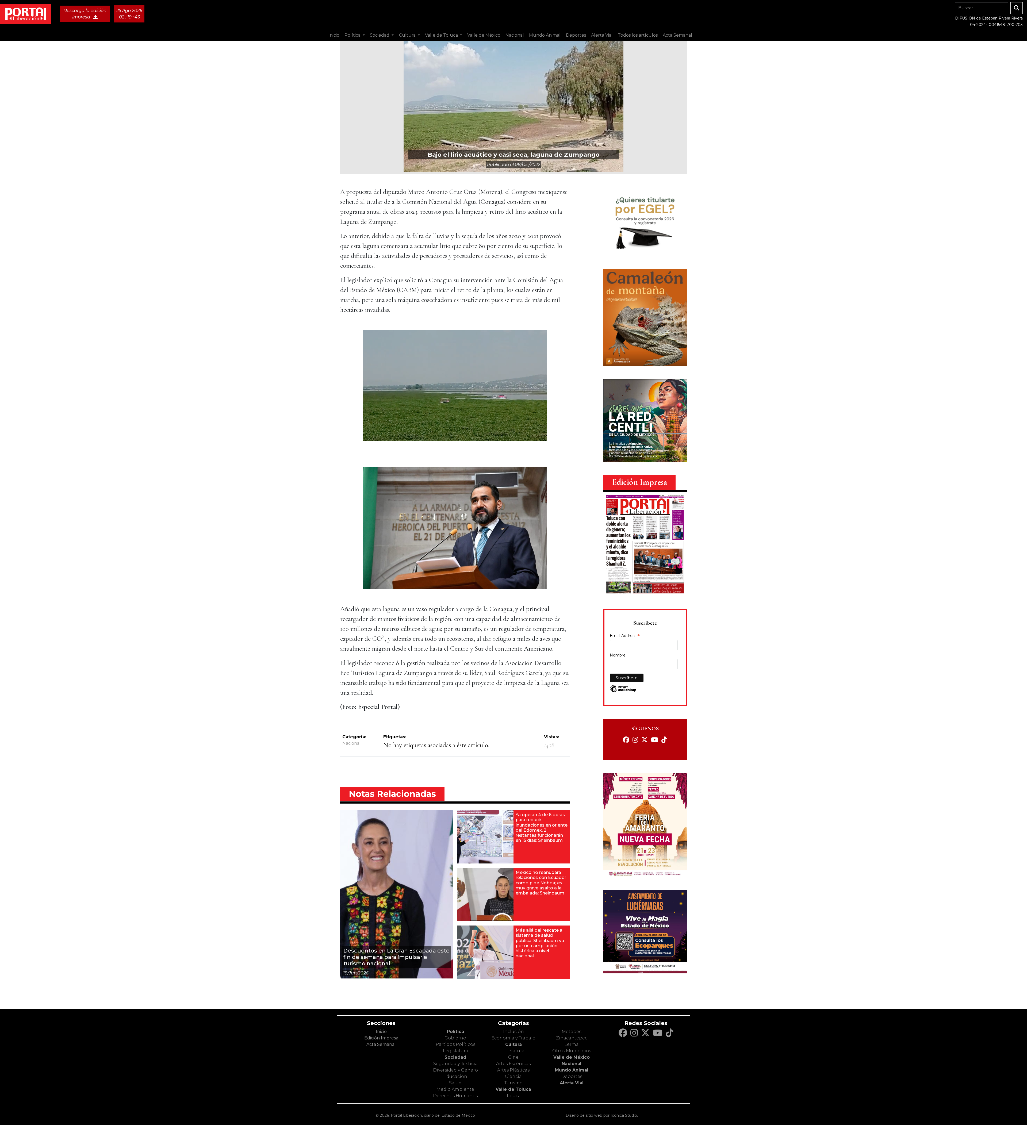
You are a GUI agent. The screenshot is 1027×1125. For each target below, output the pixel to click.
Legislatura (455, 1050)
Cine (513, 1057)
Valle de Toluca (513, 1089)
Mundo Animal (571, 1070)
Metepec (571, 1031)
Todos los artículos (638, 35)
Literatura (513, 1050)
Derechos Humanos (455, 1095)
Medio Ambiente (455, 1089)
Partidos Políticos (455, 1044)
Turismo (513, 1082)
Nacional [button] (514, 35)
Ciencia (513, 1076)
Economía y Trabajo (513, 1037)
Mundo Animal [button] (545, 35)
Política (455, 1031)
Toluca (513, 1095)
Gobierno (455, 1037)
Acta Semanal (677, 35)
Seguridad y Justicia (455, 1063)
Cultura (513, 1044)
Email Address (625, 636)
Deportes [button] (576, 35)
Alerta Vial (572, 1082)
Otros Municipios (571, 1050)
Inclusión (513, 1031)
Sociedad (455, 1057)
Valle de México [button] (483, 35)
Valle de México (571, 1057)
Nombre (618, 655)
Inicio (333, 35)
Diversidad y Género (455, 1070)
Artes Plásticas (513, 1070)
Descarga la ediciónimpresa (84, 14)
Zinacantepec (571, 1037)
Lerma (571, 1044)
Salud (455, 1082)
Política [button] (353, 35)
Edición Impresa (381, 1037)
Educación (455, 1076)
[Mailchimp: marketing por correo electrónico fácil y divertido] (623, 691)
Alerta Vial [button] (602, 35)
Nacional (351, 743)
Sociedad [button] (380, 35)
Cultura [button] (408, 35)
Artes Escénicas (513, 1063)
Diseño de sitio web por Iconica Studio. (602, 1115)
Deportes (571, 1076)
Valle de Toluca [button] (442, 35)
